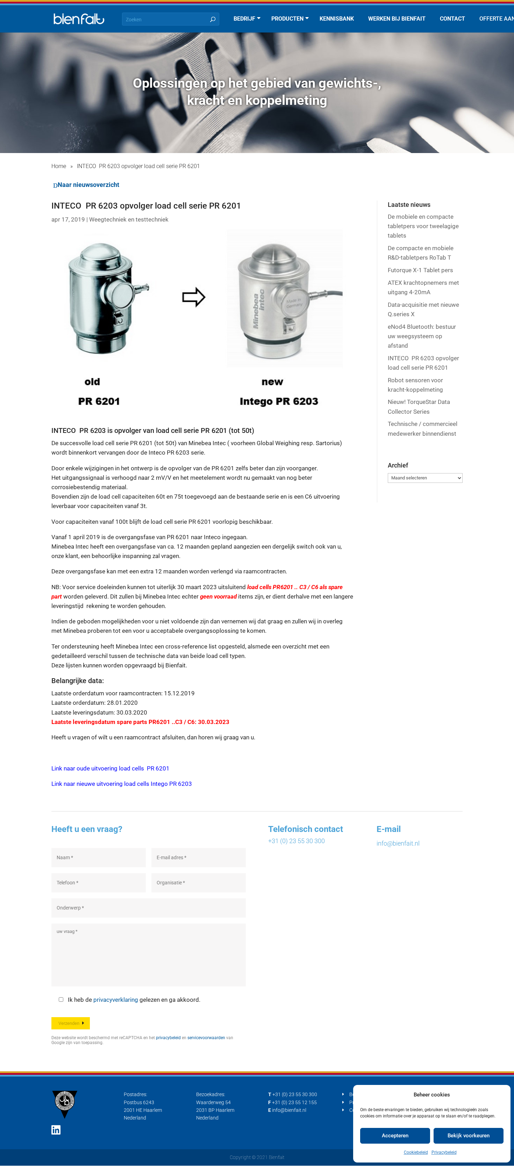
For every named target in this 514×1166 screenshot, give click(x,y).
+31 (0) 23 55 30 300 (296, 841)
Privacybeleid (444, 1152)
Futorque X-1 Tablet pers (420, 270)
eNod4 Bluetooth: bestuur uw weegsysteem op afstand (422, 336)
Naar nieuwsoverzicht (88, 184)
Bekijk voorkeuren (469, 1135)
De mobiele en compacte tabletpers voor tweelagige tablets (423, 226)
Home (58, 166)
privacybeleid (168, 1037)
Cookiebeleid (416, 1152)
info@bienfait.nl (398, 843)
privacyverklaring (115, 999)
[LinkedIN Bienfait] (55, 1130)
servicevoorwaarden (206, 1037)
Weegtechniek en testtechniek (129, 219)
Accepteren (395, 1135)
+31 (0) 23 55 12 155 (294, 1102)
